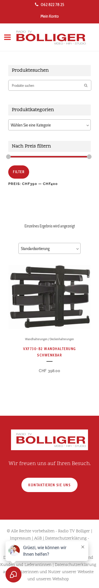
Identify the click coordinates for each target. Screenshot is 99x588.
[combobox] (49, 124)
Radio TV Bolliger (74, 531)
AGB (38, 538)
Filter (18, 172)
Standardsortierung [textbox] (35, 248)
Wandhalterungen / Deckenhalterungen (49, 339)
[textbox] (49, 125)
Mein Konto (49, 16)
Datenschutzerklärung (66, 538)
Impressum (20, 538)
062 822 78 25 (52, 4)
